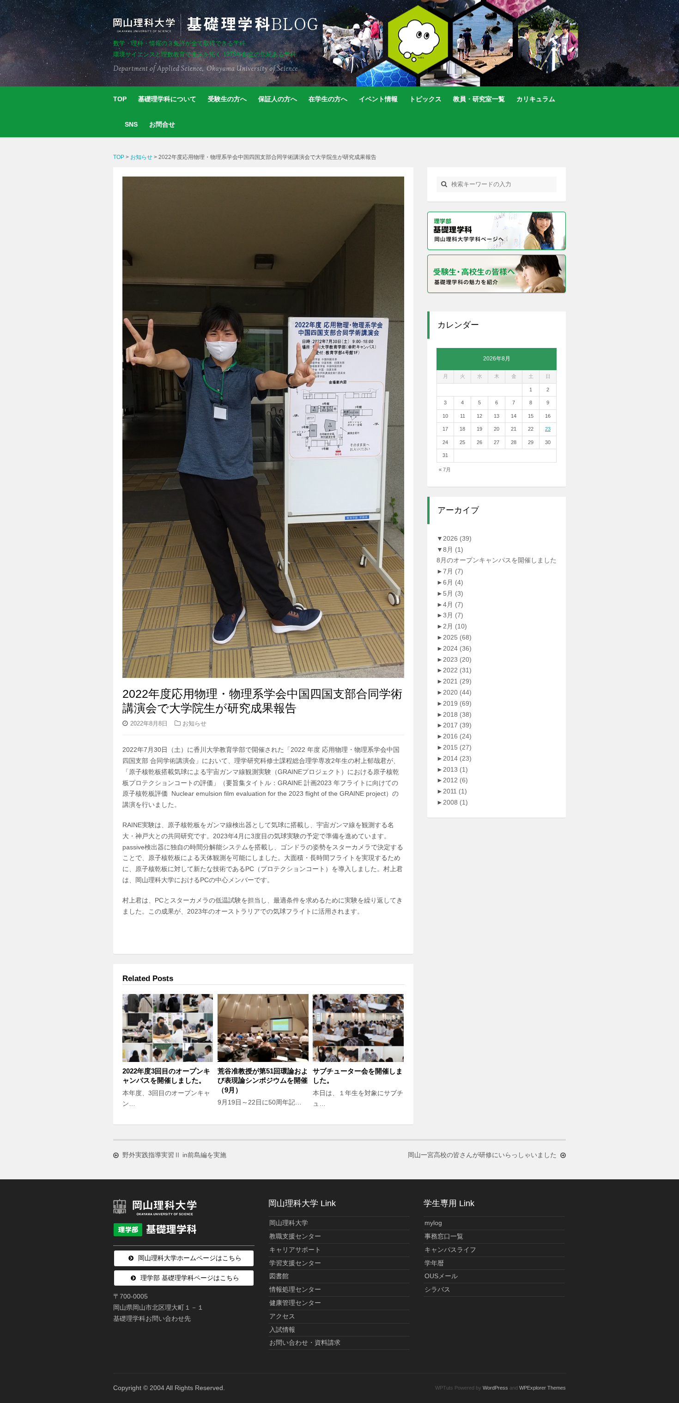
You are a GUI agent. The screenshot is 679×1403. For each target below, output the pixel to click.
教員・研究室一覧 (479, 99)
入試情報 (282, 1329)
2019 (457, 703)
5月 (453, 593)
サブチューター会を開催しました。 (358, 1075)
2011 (455, 791)
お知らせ (194, 723)
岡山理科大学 (288, 1222)
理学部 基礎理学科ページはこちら (189, 1277)
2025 (457, 637)
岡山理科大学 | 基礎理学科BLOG (217, 25)
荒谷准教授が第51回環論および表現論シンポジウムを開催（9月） (263, 1080)
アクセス (282, 1316)
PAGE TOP (655, 1353)
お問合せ (162, 124)
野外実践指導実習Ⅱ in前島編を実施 (174, 1155)
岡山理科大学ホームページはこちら (190, 1258)
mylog (433, 1222)
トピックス (425, 99)
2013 (455, 769)
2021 (457, 681)
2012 (455, 780)
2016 (457, 736)
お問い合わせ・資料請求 (304, 1342)
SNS (131, 124)
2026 (457, 538)
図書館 (279, 1276)
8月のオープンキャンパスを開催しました (496, 560)
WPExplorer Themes (542, 1388)
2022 (457, 670)
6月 (453, 582)
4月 (453, 604)
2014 (457, 758)
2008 (455, 802)
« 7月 (445, 469)
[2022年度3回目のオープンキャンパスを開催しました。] (167, 1028)
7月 (453, 571)
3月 (453, 615)
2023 (457, 659)
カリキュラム (535, 99)
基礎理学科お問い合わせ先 (152, 1318)
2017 (457, 725)
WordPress (495, 1388)
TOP (120, 99)
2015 (457, 747)
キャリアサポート (295, 1249)
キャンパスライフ (450, 1249)
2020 (457, 692)
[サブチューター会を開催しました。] (358, 1028)
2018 (457, 714)
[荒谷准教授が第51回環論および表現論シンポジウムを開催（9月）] (263, 1028)
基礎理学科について (167, 99)
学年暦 (434, 1263)
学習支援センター (295, 1263)
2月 (455, 626)
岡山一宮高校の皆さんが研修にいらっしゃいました (482, 1155)
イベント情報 (378, 99)
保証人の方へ (277, 99)
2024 (457, 648)
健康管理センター (295, 1302)
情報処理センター (295, 1289)
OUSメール (441, 1276)
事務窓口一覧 (443, 1236)
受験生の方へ (227, 99)
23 (548, 429)
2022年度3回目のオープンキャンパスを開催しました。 (166, 1075)
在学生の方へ (328, 99)
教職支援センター (295, 1236)
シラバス (437, 1289)
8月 (453, 549)
